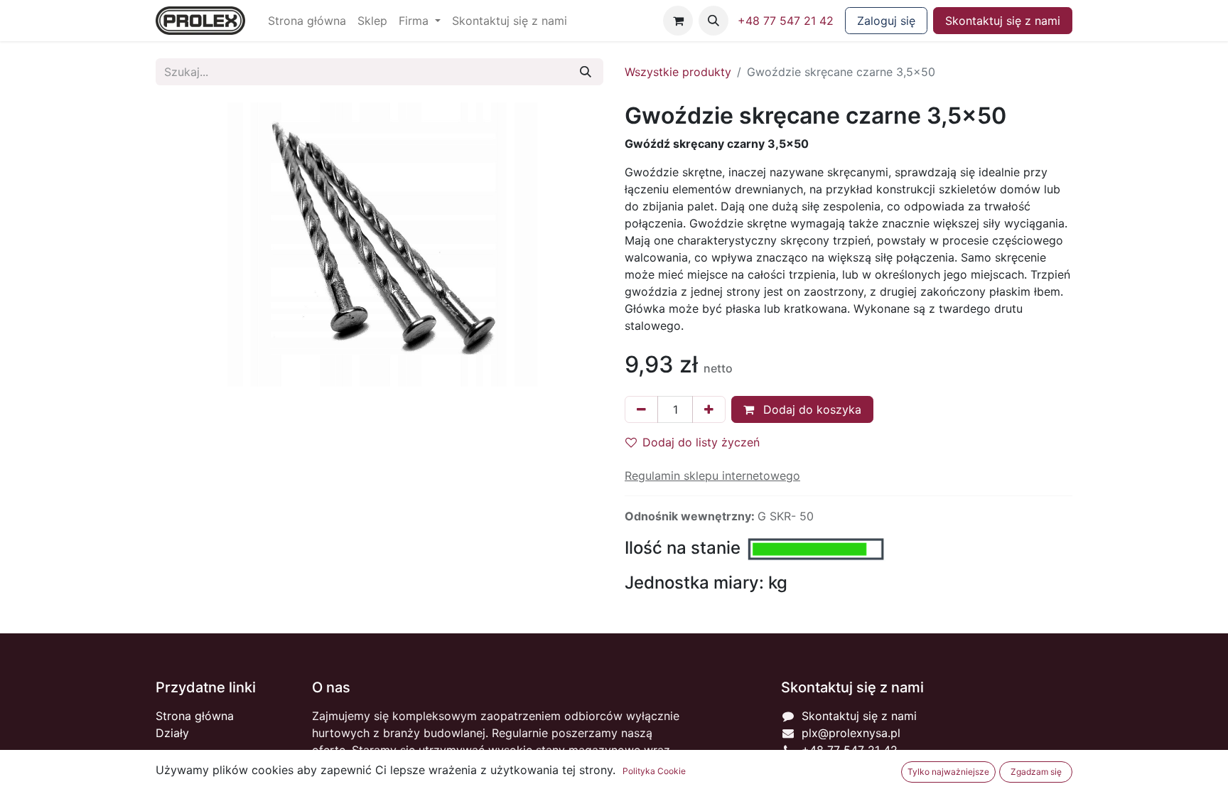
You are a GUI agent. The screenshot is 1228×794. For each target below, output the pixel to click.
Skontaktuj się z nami (1002, 21)
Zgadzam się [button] (1036, 771)
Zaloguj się (886, 21)
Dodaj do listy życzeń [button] (701, 442)
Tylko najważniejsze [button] (948, 771)
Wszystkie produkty (678, 72)
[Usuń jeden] (641, 409)
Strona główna (195, 716)
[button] (713, 21)
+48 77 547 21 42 (786, 21)
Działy (172, 733)
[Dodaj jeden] (709, 409)
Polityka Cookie (654, 771)
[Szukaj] (585, 71)
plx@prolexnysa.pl (851, 733)
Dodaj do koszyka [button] (810, 409)
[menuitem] (307, 20)
